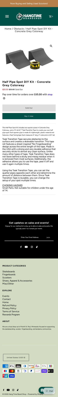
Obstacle (19, 28)
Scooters (6, 277)
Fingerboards (8, 274)
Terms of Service (10, 311)
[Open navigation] (7, 16)
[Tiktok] (37, 247)
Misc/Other (8, 283)
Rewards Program (11, 314)
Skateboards (8, 271)
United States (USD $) (16, 357)
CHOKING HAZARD (12, 185)
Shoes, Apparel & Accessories (17, 280)
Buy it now (28, 116)
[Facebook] (21, 247)
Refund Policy (9, 305)
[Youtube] (26, 247)
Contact (6, 299)
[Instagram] (32, 247)
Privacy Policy (9, 308)
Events (5, 296)
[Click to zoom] (51, 46)
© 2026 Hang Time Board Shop (14, 394)
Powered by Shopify (35, 394)
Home (8, 28)
